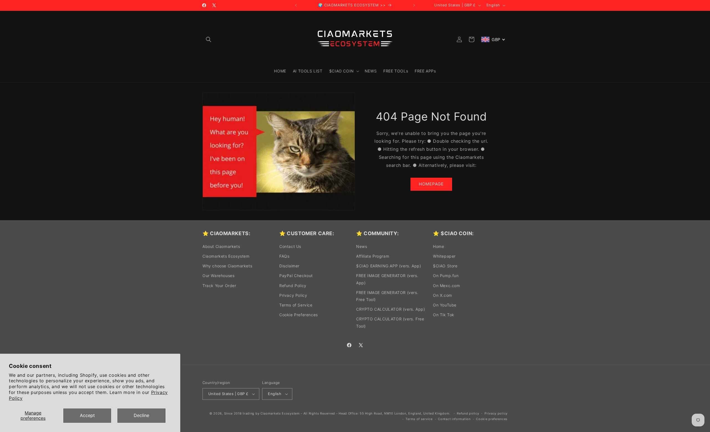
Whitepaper (444, 256)
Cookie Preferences (298, 314)
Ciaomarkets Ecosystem (226, 256)
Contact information (454, 419)
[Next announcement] (414, 5)
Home (438, 246)
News (361, 246)
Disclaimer (289, 265)
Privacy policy (496, 413)
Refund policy (468, 413)
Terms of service (418, 419)
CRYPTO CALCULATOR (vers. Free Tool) (390, 322)
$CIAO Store (445, 265)
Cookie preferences (492, 419)
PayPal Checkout (296, 275)
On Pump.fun (446, 275)
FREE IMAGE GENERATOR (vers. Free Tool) (387, 296)
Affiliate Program (372, 256)
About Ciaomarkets (221, 246)
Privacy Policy (293, 295)
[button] (208, 39)
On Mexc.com (446, 285)
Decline (141, 415)
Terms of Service (296, 305)
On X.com (442, 295)
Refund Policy (292, 285)
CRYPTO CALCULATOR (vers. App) (390, 309)
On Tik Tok (443, 314)
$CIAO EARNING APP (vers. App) (388, 265)
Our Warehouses (218, 275)
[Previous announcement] (296, 5)
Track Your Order (219, 285)
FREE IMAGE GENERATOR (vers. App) (387, 279)
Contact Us (290, 246)
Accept (87, 415)
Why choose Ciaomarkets (227, 265)
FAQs (284, 256)
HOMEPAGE (431, 184)
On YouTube (445, 305)
